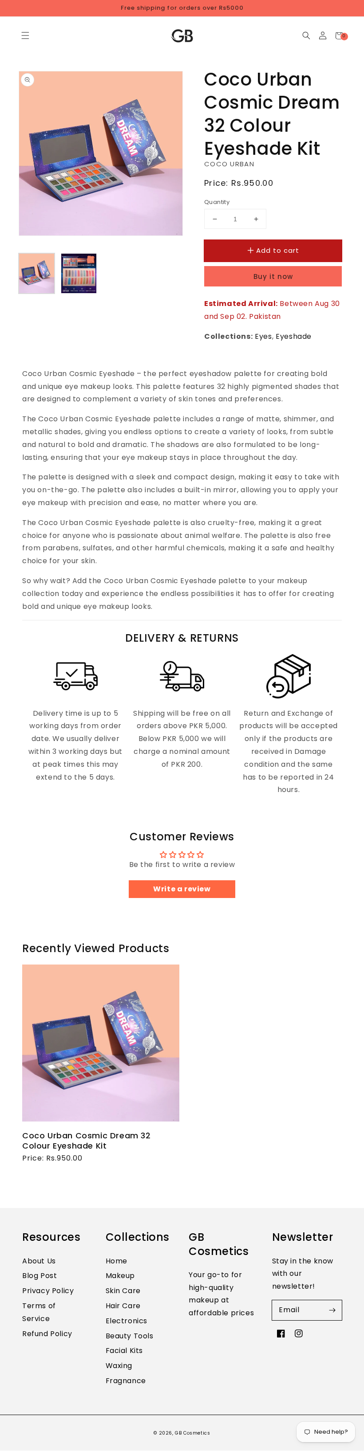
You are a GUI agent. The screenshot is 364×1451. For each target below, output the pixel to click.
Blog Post (39, 1276)
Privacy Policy (48, 1291)
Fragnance (126, 1381)
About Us (39, 1261)
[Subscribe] (332, 1310)
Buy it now (273, 276)
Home (116, 1261)
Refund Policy (47, 1334)
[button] (306, 35)
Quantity (216, 202)
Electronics (127, 1321)
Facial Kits (124, 1350)
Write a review (181, 889)
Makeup (120, 1276)
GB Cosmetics (192, 1433)
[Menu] (25, 35)
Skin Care (123, 1291)
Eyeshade (294, 336)
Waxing (119, 1366)
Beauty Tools (130, 1336)
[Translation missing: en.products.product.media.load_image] (37, 273)
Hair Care (123, 1306)
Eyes (263, 336)
